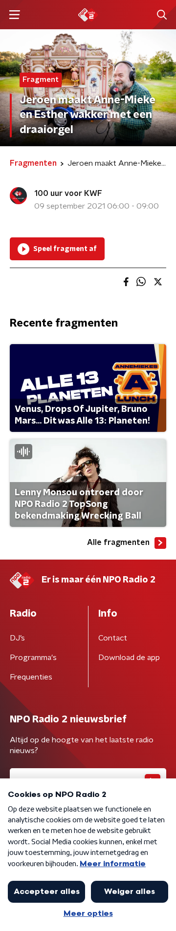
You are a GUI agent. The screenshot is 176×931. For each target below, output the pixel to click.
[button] (14, 15)
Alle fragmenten (118, 542)
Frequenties (31, 677)
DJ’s (17, 638)
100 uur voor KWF (68, 193)
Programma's (33, 657)
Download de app (129, 657)
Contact (112, 638)
